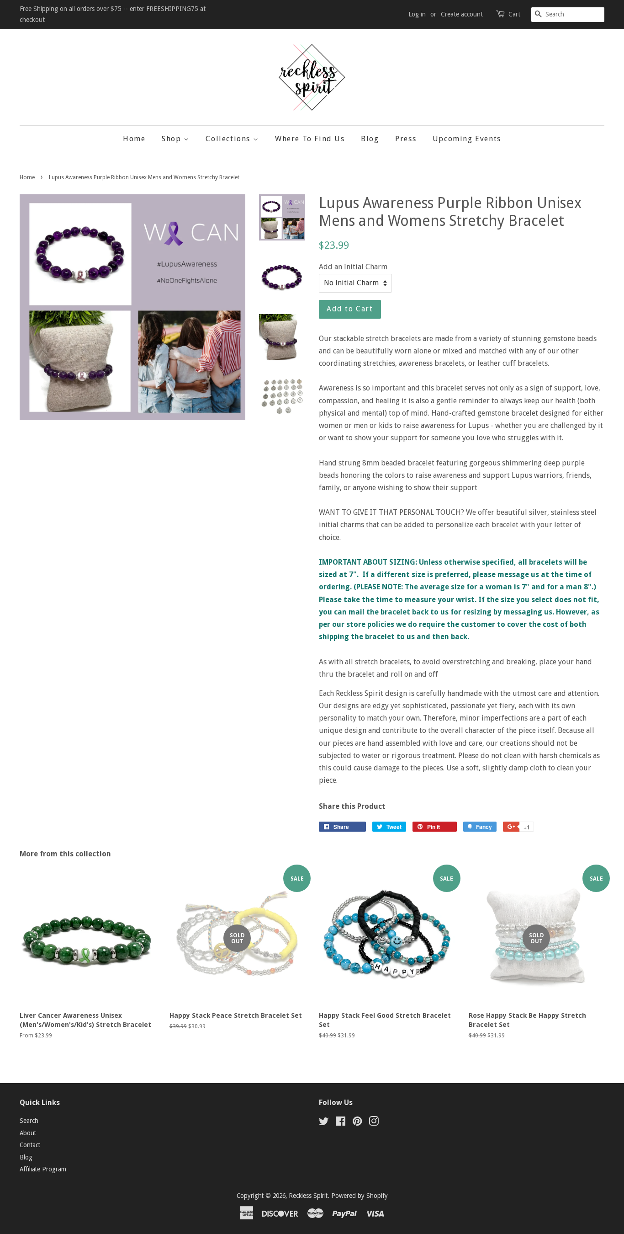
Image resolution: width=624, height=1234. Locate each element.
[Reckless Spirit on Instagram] (374, 1123)
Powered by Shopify (359, 1195)
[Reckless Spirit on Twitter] (324, 1123)
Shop (173, 138)
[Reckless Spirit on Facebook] (340, 1123)
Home (134, 138)
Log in (417, 14)
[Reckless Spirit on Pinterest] (357, 1123)
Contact (30, 1145)
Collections (229, 138)
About (28, 1133)
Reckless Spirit (308, 1195)
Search (29, 1120)
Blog (370, 138)
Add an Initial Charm (353, 266)
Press (405, 138)
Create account (462, 14)
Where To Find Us (310, 138)
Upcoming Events (467, 138)
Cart (514, 14)
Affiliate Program (43, 1169)
